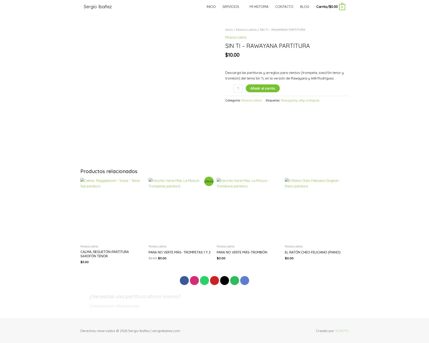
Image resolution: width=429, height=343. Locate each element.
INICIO (211, 6)
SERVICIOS (231, 6)
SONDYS (342, 331)
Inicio (229, 29)
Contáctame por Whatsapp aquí (114, 306)
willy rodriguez (309, 100)
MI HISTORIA (259, 6)
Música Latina (246, 29)
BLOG (304, 6)
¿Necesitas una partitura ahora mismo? (135, 296)
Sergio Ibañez (98, 6)
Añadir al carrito (262, 88)
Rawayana (289, 100)
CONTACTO (284, 6)
